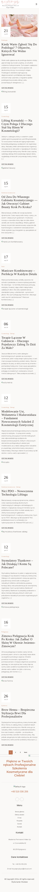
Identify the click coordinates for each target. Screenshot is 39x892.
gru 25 (6, 548)
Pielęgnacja (5, 632)
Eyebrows (4, 705)
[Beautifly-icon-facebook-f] (17, 799)
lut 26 (6, 398)
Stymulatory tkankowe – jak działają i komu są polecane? (17, 564)
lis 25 (6, 623)
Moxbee (24, 882)
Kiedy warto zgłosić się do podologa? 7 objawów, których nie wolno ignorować (19, 49)
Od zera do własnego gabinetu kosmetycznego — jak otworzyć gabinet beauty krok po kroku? (19, 202)
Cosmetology (5, 116)
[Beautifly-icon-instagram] (22, 799)
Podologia (5, 40)
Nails (3, 266)
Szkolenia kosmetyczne (8, 193)
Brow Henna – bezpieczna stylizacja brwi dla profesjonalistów (18, 713)
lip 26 (6, 108)
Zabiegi (12, 333)
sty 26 (6, 478)
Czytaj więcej (8, 88)
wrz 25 (6, 697)
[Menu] (37, 4)
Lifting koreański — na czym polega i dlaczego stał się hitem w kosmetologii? (17, 125)
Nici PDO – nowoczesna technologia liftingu (17, 492)
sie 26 (6, 31)
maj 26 (6, 258)
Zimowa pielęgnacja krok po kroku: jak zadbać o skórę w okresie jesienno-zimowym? (18, 641)
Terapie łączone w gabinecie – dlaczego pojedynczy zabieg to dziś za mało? (19, 342)
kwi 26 (6, 325)
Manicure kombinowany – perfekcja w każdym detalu (19, 272)
